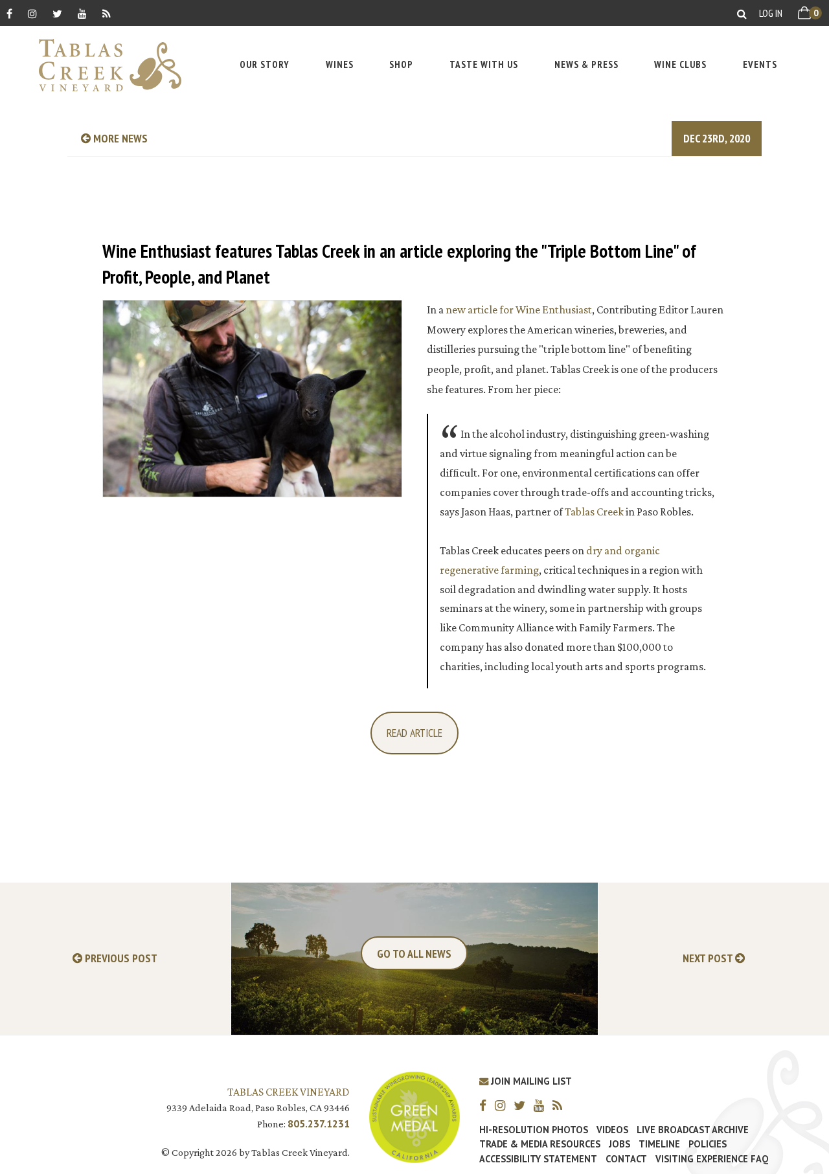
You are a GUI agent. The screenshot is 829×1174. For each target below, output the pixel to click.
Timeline (659, 1144)
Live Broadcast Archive (693, 1129)
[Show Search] (742, 13)
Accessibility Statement (538, 1159)
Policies (707, 1144)
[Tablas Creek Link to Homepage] (103, 65)
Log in (770, 12)
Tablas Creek (594, 511)
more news (119, 138)
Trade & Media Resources (539, 1144)
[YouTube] (82, 13)
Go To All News (414, 953)
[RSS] (106, 13)
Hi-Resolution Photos (533, 1129)
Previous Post (119, 959)
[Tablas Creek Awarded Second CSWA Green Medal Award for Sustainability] (414, 1116)
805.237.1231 (319, 1123)
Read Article (414, 732)
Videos (612, 1129)
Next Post (709, 959)
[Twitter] (57, 13)
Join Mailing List (530, 1081)
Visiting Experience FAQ (711, 1159)
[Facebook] (9, 13)
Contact (626, 1159)
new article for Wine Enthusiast (519, 309)
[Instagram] (32, 13)
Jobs (619, 1144)
